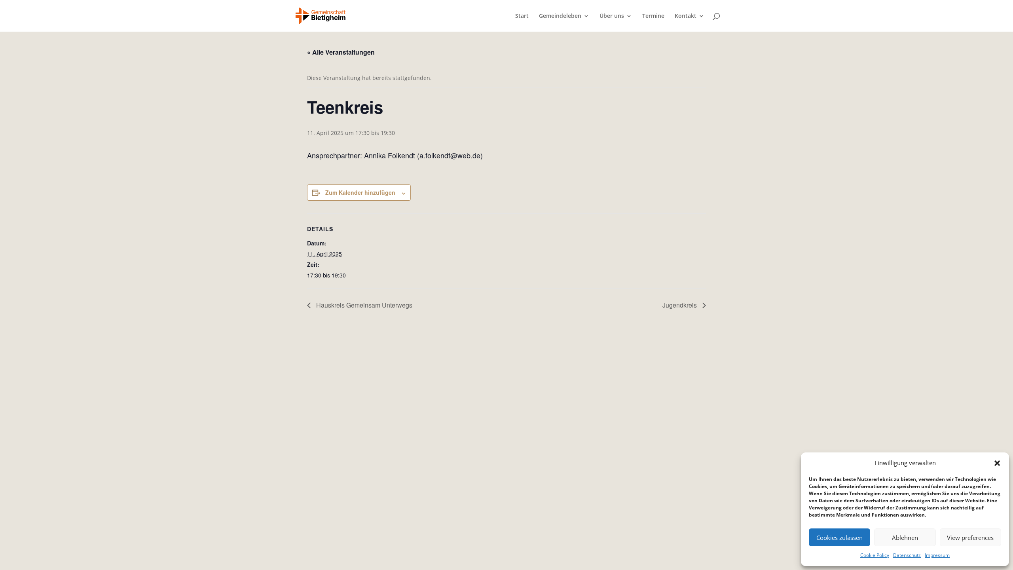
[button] (997, 463)
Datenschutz (907, 555)
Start (522, 16)
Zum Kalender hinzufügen (360, 192)
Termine (653, 16)
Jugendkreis (680, 305)
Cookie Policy (874, 555)
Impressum (937, 555)
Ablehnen (905, 538)
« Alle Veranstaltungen (341, 52)
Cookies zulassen (839, 538)
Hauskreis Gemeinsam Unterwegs (363, 305)
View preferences (970, 538)
